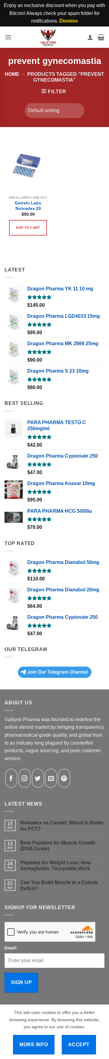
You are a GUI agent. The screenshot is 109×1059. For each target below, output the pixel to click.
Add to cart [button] (28, 227)
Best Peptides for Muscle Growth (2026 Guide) (57, 845)
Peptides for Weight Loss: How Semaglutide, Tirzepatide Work (55, 865)
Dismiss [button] (68, 20)
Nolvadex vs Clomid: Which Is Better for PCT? (62, 825)
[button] (8, 37)
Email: (11, 947)
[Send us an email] (51, 778)
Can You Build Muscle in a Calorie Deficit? (59, 885)
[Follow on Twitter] (38, 778)
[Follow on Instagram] (24, 778)
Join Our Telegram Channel (57, 672)
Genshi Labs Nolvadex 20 (28, 206)
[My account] (90, 37)
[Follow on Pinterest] (64, 778)
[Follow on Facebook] (11, 778)
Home (12, 74)
